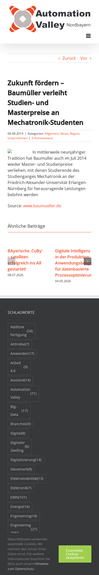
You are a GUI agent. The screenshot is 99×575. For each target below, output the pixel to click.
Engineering (23, 516)
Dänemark (21, 469)
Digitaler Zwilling (19, 446)
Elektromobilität (26, 478)
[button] (11, 261)
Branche (20, 423)
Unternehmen (17, 138)
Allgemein (52, 133)
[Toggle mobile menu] (88, 35)
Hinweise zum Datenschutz (28, 566)
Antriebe (19, 344)
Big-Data (19, 410)
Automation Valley (23, 393)
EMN (18, 497)
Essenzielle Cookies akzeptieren (75, 554)
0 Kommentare (42, 138)
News (64, 133)
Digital (17, 433)
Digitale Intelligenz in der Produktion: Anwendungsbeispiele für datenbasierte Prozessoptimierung (76, 263)
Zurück (69, 58)
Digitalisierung (25, 459)
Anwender (22, 353)
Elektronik (20, 487)
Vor (83, 58)
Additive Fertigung (21, 330)
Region (74, 133)
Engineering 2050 (23, 529)
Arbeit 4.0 (19, 366)
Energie (19, 506)
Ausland (20, 380)
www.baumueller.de (42, 206)
